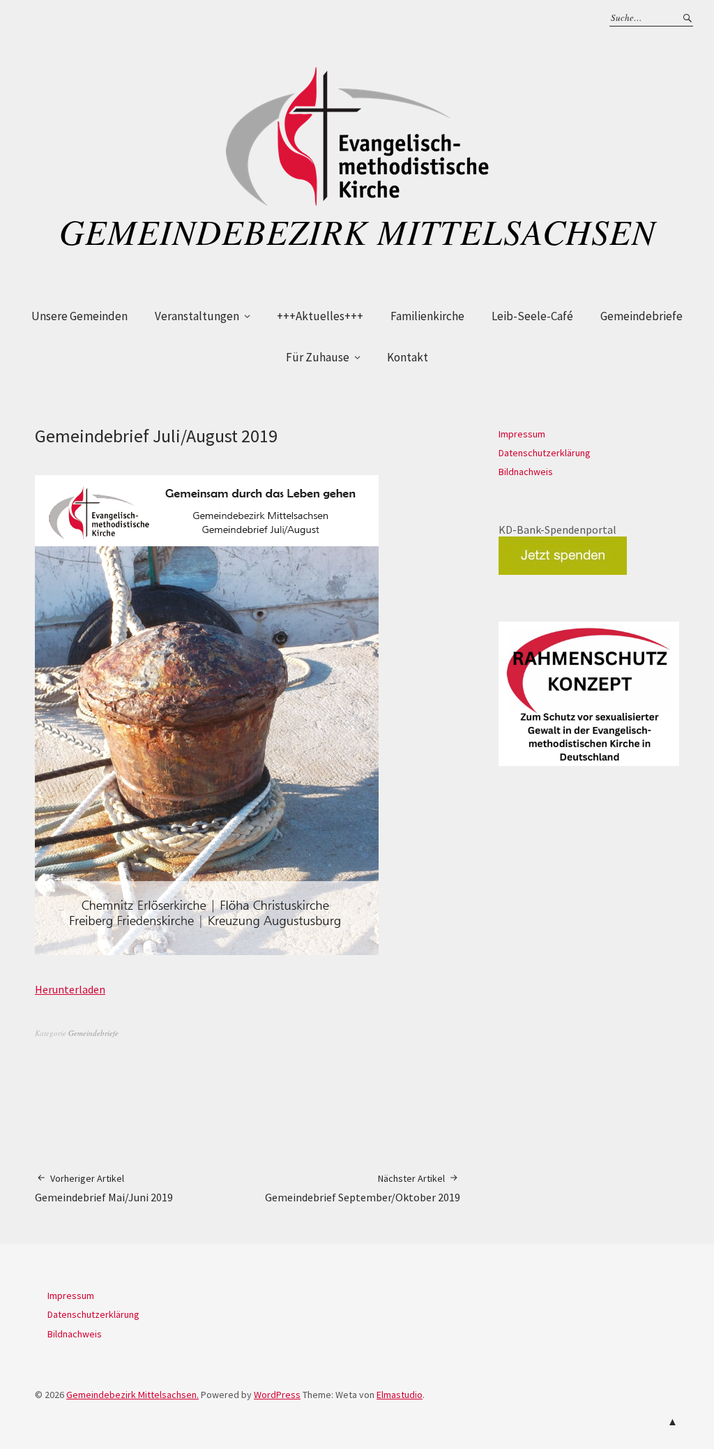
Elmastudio (400, 1394)
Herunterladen (70, 989)
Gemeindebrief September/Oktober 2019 (362, 1188)
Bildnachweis (526, 471)
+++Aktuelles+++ (320, 316)
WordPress (277, 1394)
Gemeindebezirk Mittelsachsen (357, 231)
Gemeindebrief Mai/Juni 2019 (104, 1188)
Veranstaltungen (197, 316)
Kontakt (407, 357)
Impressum (522, 434)
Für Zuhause (317, 357)
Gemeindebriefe (641, 316)
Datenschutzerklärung (545, 452)
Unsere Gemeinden (79, 316)
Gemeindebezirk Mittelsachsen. (132, 1394)
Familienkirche (427, 316)
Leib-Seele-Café (532, 316)
